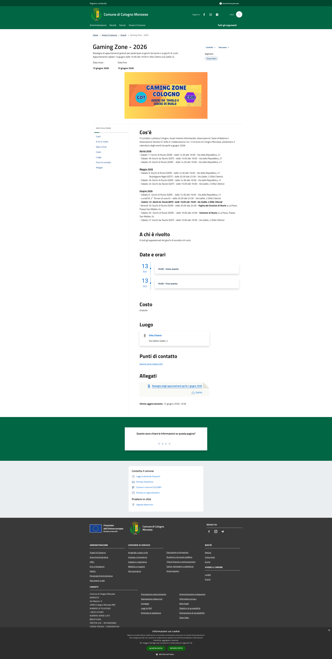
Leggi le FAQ (146, 608)
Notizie (208, 552)
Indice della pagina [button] (103, 128)
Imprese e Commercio (137, 557)
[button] (166, 654)
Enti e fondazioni (97, 566)
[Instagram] (209, 14)
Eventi (123, 35)
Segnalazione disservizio (151, 598)
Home (95, 35)
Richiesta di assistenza (151, 612)
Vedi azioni (223, 47)
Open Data (184, 617)
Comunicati (210, 557)
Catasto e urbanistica (137, 561)
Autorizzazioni (173, 571)
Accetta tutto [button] (155, 648)
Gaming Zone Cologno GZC (151, 363)
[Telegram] (216, 14)
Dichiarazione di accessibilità (192, 612)
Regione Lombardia (98, 3)
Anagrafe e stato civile (138, 552)
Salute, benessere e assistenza (180, 566)
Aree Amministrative (99, 557)
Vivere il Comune (109, 35)
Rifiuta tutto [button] (176, 648)
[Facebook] (203, 14)
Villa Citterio (155, 335)
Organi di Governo (98, 552)
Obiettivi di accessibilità (189, 608)
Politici (93, 571)
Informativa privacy (187, 598)
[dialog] (166, 643)
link (191, 643)
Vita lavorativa (134, 571)
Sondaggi (145, 603)
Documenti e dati (97, 580)
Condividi (209, 47)
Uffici (92, 561)
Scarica (199, 392)
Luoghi (208, 574)
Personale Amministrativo (101, 575)
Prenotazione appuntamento (153, 594)
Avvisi (207, 561)
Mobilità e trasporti (136, 566)
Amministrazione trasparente (192, 594)
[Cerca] (239, 14)
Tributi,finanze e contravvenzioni (181, 561)
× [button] (329, 630)
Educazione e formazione (177, 552)
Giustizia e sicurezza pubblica (179, 557)
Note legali (184, 603)
